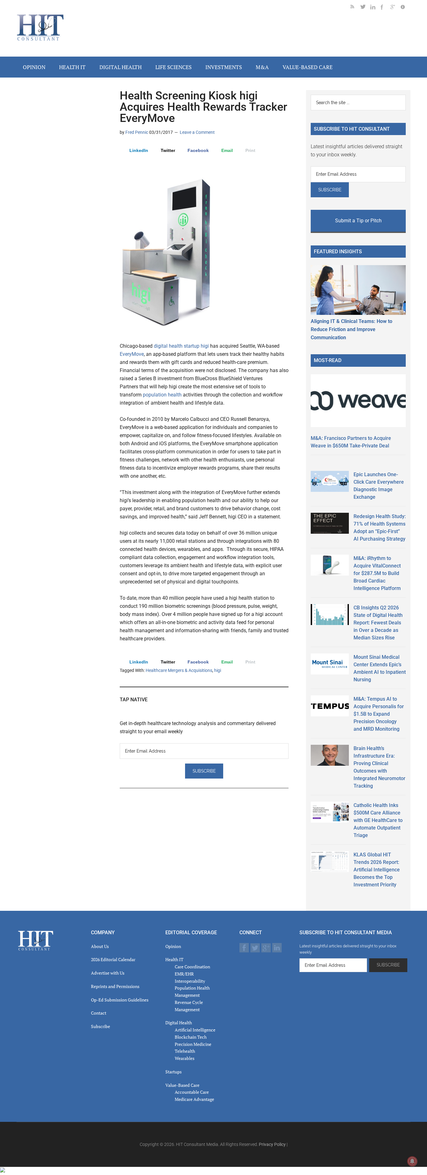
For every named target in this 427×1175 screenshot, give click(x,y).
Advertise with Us (107, 973)
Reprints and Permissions (115, 986)
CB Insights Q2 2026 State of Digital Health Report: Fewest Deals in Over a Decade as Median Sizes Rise (378, 623)
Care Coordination (192, 967)
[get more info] (405, 8)
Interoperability (190, 981)
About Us (100, 946)
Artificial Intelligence (195, 1030)
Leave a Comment (197, 132)
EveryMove (132, 354)
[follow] (365, 8)
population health (162, 395)
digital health (168, 346)
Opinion (173, 946)
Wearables (184, 1058)
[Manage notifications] (412, 1161)
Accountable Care (192, 1092)
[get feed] (355, 8)
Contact (98, 1013)
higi (205, 346)
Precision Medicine (193, 1044)
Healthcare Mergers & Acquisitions (179, 670)
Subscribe (100, 1026)
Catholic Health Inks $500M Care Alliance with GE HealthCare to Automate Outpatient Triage (378, 820)
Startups (173, 1072)
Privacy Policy (272, 1144)
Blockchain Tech (191, 1037)
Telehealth (185, 1051)
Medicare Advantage (194, 1099)
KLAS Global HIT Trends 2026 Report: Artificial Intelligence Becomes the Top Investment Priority (377, 870)
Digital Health (178, 1023)
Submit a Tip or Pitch (358, 221)
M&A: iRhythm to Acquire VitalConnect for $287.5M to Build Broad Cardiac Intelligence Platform (377, 573)
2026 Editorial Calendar (113, 959)
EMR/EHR (184, 974)
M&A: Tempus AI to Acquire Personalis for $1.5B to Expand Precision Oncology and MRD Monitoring (379, 714)
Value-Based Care (182, 1085)
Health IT (174, 959)
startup (192, 346)
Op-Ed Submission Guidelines (119, 1000)
